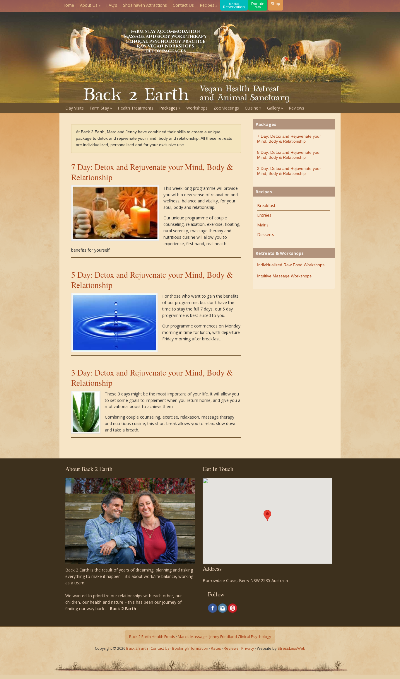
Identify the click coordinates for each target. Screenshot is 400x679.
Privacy (247, 648)
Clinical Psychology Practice (165, 41)
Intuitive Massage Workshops (284, 276)
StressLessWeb (291, 648)
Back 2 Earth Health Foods (152, 636)
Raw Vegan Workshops (165, 46)
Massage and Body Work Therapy (165, 36)
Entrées (264, 215)
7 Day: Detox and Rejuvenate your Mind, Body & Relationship (152, 171)
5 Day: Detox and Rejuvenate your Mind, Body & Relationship (152, 279)
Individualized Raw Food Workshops (290, 264)
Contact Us (160, 648)
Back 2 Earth (137, 648)
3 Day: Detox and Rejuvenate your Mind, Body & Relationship (152, 377)
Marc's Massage (192, 636)
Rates (216, 648)
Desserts (265, 234)
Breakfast (266, 205)
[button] (267, 515)
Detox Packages (165, 51)
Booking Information (190, 648)
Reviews (231, 648)
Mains (263, 225)
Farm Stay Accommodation (165, 31)
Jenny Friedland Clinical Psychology (240, 636)
